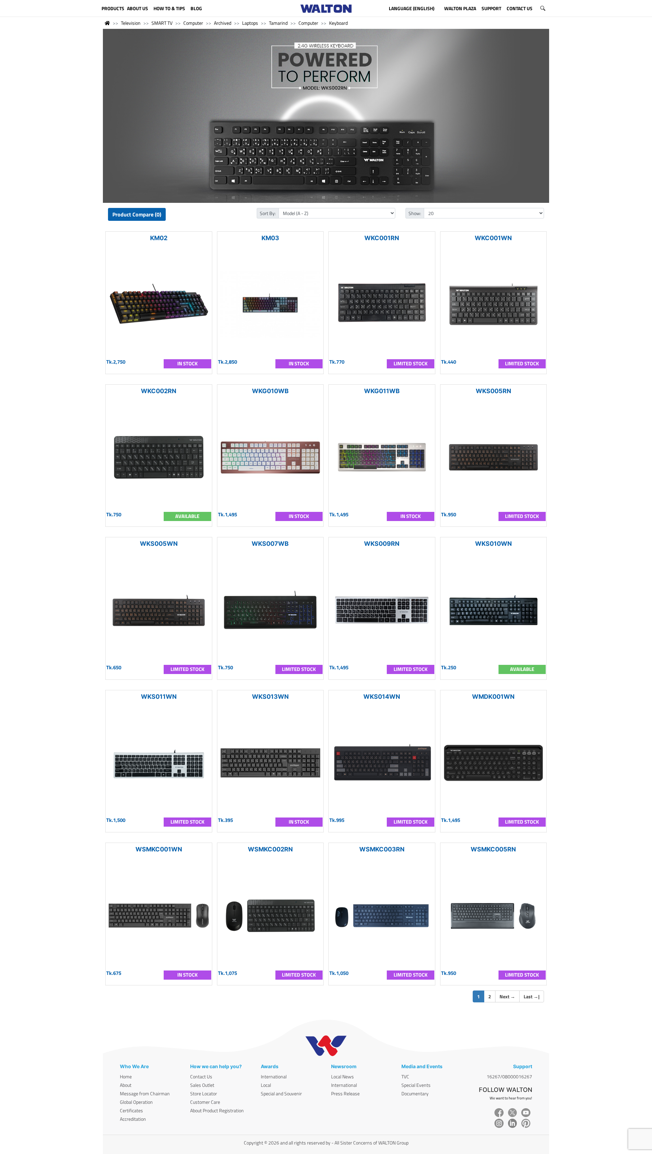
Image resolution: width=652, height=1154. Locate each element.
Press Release (345, 1093)
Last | (532, 996)
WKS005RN (493, 391)
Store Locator (203, 1093)
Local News (342, 1076)
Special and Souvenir (281, 1093)
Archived (222, 22)
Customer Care (205, 1101)
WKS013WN (270, 696)
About (125, 1085)
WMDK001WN (493, 696)
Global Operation (136, 1101)
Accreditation (133, 1118)
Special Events (416, 1085)
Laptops (250, 22)
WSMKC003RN (381, 849)
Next (507, 996)
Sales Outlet (202, 1085)
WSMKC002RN (270, 849)
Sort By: (268, 213)
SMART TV (162, 22)
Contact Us (201, 1076)
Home (126, 1076)
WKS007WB (270, 543)
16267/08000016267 (509, 1076)
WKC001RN (381, 238)
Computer (193, 22)
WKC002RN (158, 391)
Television (131, 22)
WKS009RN (381, 543)
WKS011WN (159, 696)
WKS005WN (159, 543)
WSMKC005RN (493, 849)
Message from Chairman (145, 1093)
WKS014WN (381, 696)
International (274, 1076)
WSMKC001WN (158, 849)
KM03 (270, 238)
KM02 (158, 238)
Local (266, 1085)
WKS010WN (493, 543)
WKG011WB (382, 391)
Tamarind (278, 22)
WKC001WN (493, 238)
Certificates (131, 1110)
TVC (405, 1076)
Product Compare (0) (136, 214)
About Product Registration (217, 1110)
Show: (415, 213)
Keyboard (338, 22)
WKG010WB (270, 391)
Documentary (415, 1093)
